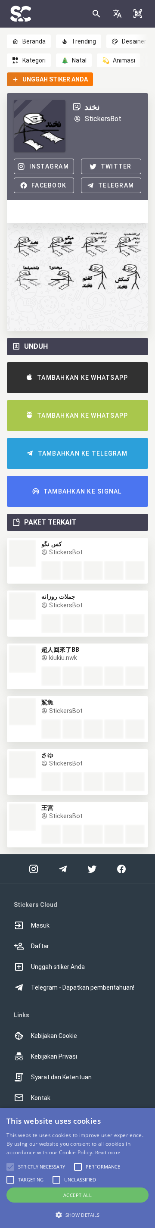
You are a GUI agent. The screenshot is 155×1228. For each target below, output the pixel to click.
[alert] (77, 1168)
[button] (117, 13)
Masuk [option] (40, 925)
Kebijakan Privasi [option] (54, 1056)
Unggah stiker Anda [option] (58, 966)
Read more (108, 1152)
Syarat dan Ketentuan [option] (61, 1077)
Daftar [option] (40, 946)
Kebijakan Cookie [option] (54, 1035)
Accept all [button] (77, 1195)
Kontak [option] (40, 1097)
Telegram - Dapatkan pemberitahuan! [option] (82, 987)
